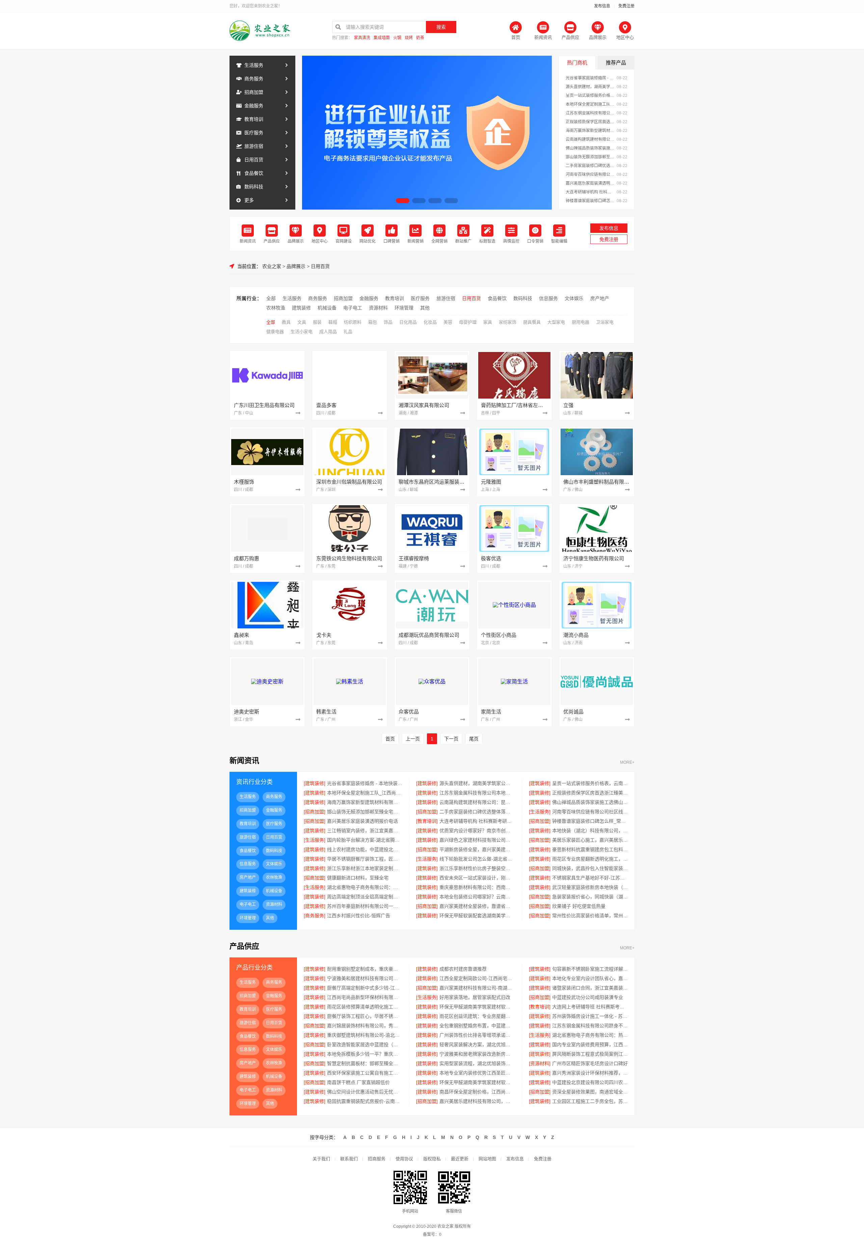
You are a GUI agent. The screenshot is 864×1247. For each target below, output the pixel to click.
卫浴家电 (605, 322)
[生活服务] (539, 811)
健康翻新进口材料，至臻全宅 (357, 877)
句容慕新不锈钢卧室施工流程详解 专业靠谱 (590, 969)
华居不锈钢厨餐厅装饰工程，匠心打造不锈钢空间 (364, 859)
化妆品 (430, 322)
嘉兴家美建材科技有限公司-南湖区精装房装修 (477, 988)
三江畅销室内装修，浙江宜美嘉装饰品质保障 (364, 830)
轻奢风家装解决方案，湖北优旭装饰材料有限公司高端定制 (477, 1044)
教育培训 (253, 119)
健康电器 (275, 331)
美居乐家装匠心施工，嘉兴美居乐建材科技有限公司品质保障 (590, 840)
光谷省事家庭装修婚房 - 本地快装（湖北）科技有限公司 (590, 78)
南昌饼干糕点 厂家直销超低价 (358, 1082)
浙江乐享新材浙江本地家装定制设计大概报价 (364, 868)
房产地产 (599, 298)
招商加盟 (253, 92)
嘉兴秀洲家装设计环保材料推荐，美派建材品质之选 (590, 1073)
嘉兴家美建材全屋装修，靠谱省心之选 (477, 906)
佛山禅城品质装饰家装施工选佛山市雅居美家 (590, 148)
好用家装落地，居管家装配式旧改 (474, 997)
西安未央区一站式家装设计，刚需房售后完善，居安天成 (477, 877)
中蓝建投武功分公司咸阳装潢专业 (587, 997)
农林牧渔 (275, 307)
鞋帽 (332, 322)
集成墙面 (382, 38)
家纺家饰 (507, 322)
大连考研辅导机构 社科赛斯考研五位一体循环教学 (590, 192)
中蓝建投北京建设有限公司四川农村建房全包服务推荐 (590, 1082)
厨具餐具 (532, 322)
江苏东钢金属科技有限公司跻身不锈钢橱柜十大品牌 (590, 1025)
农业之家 (271, 266)
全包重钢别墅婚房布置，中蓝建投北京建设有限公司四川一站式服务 (477, 1025)
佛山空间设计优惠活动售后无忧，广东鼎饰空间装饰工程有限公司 (364, 1091)
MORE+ (627, 762)
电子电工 (352, 307)
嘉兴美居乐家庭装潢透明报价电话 (590, 183)
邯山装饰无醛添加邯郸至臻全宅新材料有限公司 (590, 157)
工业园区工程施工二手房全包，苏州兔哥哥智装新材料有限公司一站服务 (590, 1101)
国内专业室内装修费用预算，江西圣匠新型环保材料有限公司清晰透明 (590, 1044)
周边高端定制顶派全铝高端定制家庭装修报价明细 (364, 896)
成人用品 (328, 331)
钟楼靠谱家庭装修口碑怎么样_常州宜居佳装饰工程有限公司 (590, 201)
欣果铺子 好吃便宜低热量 (578, 906)
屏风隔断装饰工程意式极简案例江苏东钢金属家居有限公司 (590, 1054)
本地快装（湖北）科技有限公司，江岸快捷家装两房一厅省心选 (590, 830)
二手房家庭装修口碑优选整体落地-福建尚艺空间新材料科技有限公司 (590, 166)
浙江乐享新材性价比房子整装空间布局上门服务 (477, 868)
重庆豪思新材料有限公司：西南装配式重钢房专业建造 (477, 887)
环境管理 (404, 307)
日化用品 (408, 322)
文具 (301, 322)
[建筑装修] (314, 783)
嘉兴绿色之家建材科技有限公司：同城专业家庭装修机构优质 (477, 840)
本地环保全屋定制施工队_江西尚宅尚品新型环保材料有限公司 (590, 104)
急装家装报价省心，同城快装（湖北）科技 (590, 896)
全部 (271, 298)
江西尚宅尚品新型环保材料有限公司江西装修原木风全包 (364, 997)
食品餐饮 (253, 173)
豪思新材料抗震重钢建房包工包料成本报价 (590, 849)
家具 (487, 322)
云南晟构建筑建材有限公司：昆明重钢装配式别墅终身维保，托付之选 (590, 139)
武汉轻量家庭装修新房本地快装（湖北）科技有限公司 (590, 887)
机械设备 (327, 307)
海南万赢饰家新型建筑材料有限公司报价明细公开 (590, 131)
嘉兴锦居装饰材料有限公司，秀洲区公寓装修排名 (364, 1025)
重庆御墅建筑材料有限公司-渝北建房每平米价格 (364, 1035)
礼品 (348, 331)
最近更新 (459, 1158)
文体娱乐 (574, 298)
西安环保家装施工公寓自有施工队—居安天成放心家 (364, 1073)
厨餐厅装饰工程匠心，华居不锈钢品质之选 (364, 1016)
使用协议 (404, 1158)
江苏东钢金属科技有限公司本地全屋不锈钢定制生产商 (590, 113)
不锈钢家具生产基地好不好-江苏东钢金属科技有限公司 (590, 877)
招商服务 (376, 1158)
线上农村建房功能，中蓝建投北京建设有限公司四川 (364, 849)
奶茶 (420, 38)
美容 (447, 322)
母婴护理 (468, 322)
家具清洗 (362, 38)
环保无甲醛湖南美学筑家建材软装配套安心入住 (477, 1006)
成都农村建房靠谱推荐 (463, 969)
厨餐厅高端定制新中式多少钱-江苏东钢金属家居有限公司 (364, 988)
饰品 (388, 322)
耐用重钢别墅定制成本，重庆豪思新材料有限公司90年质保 (364, 969)
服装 (317, 322)
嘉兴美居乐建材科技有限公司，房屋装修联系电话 (477, 1101)
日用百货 (253, 159)
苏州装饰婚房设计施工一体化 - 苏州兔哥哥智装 (590, 1016)
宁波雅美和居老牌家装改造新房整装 (477, 1054)
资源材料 (378, 307)
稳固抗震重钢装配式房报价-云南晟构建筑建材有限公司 (364, 1101)
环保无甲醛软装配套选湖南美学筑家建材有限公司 (477, 915)
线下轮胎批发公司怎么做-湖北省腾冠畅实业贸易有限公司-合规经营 (477, 859)
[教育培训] (427, 821)
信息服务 (548, 298)
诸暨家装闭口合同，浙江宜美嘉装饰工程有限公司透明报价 (590, 988)
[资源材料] (539, 1063)
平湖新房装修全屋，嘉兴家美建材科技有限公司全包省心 (477, 849)
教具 (286, 322)
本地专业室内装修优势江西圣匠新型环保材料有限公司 (477, 1073)
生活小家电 (302, 331)
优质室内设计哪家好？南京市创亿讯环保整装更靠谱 (477, 830)
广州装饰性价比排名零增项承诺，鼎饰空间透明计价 (477, 1035)
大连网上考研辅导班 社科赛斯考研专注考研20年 (590, 1006)
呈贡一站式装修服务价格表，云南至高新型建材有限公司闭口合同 (590, 95)
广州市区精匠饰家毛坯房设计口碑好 (590, 1063)
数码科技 (253, 186)
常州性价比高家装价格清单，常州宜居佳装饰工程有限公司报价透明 (590, 915)
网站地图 (487, 1158)
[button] (402, 200)
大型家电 (556, 322)
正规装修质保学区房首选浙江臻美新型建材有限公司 (590, 122)
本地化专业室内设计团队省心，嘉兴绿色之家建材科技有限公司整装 (590, 978)
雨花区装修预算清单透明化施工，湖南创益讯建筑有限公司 (364, 1006)
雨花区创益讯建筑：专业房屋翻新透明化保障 (477, 1016)
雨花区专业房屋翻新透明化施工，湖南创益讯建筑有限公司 (590, 859)
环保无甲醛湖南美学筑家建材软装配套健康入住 (477, 1082)
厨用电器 (580, 322)
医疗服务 (253, 132)
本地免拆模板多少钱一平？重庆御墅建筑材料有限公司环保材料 (364, 1054)
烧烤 (409, 38)
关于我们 (321, 1158)
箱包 (372, 322)
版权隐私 (432, 1158)
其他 (425, 307)
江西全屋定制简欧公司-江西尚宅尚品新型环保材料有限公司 (477, 978)
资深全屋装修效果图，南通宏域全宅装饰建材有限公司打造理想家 (590, 1091)
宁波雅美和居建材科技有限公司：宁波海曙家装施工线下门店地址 (364, 978)
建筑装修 (301, 307)
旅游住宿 (253, 146)
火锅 (397, 38)
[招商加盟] (314, 811)
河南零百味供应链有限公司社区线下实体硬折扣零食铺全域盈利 (590, 174)
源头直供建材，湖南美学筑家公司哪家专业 (590, 87)
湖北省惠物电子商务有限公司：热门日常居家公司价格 (590, 1035)
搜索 (441, 27)
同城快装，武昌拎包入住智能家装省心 (590, 868)
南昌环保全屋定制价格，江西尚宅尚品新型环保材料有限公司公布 (477, 1091)
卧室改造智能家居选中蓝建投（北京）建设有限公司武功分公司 (364, 1044)
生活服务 (253, 65)
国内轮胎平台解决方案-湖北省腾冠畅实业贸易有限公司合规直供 (364, 840)
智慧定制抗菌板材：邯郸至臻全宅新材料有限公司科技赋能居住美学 (364, 1063)
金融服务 (253, 105)
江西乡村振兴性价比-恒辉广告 (358, 915)
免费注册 (626, 6)
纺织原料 (352, 322)
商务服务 (253, 78)
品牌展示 (296, 266)
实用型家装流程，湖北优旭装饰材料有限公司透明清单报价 (477, 1063)
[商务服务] (314, 915)
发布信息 (602, 6)
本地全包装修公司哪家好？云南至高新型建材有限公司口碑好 (477, 896)
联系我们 (349, 1158)
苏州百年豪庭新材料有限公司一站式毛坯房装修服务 (364, 906)
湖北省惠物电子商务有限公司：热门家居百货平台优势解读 (364, 887)
